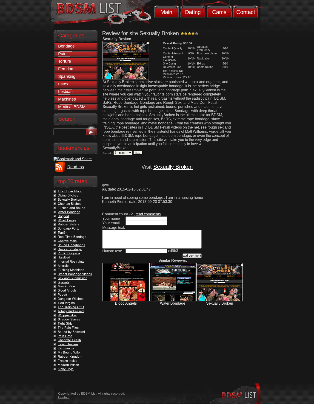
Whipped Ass (67, 315)
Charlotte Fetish (69, 340)
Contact (245, 12)
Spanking (66, 76)
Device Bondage (70, 249)
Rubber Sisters (68, 224)
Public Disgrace (69, 253)
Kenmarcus (66, 348)
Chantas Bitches (69, 203)
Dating (193, 12)
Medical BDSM (72, 106)
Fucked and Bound (71, 208)
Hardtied (64, 257)
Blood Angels (126, 303)
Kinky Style (66, 369)
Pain (62, 53)
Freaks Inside (67, 360)
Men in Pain (66, 286)
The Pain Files (68, 327)
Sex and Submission (72, 278)
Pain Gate (65, 336)
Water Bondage (172, 303)
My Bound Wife (69, 352)
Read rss (75, 167)
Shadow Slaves (69, 319)
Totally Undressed (71, 311)
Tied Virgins (66, 303)
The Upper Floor (70, 191)
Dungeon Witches (70, 298)
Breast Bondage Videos (75, 274)
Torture (64, 61)
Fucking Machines (71, 270)
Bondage (66, 46)
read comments (148, 214)
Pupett (62, 294)
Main (166, 12)
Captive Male (67, 241)
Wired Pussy (67, 220)
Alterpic (63, 265)
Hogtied (63, 216)
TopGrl (62, 232)
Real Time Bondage (72, 236)
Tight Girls (65, 323)
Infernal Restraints (71, 261)
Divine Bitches (68, 195)
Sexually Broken (173, 167)
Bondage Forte (69, 228)
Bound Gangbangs (71, 245)
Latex (63, 84)
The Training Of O (71, 307)
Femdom (66, 69)
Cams (219, 12)
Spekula (63, 282)
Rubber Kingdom (70, 356)
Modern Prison (68, 365)
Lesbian (65, 91)
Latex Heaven (68, 344)
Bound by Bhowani (71, 332)
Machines (67, 99)
